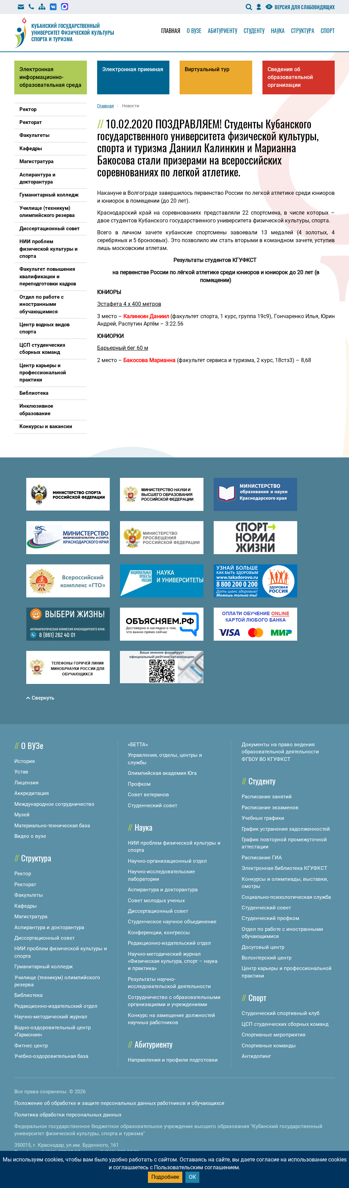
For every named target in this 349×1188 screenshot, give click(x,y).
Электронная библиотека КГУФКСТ (284, 868)
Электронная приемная (132, 69)
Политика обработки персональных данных (67, 1115)
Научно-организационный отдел (167, 861)
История (24, 761)
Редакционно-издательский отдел (55, 1006)
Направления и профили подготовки (173, 1060)
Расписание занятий (267, 797)
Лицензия (26, 783)
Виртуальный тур (207, 69)
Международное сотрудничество (54, 804)
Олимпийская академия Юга (162, 773)
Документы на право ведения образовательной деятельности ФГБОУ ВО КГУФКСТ (280, 751)
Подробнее (165, 1177)
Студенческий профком (270, 918)
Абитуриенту (222, 30)
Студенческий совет (152, 805)
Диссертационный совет (44, 938)
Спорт (328, 30)
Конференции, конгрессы (159, 932)
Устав (21, 772)
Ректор (22, 874)
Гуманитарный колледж (43, 967)
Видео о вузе (30, 836)
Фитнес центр (31, 1046)
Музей (22, 815)
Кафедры (25, 906)
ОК (192, 1177)
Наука (278, 30)
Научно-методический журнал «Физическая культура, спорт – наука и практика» (172, 961)
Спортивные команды (269, 1046)
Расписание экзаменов (270, 807)
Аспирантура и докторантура (49, 927)
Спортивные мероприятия (273, 1035)
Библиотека (28, 995)
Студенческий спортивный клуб (280, 1013)
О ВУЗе (32, 745)
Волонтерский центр (266, 958)
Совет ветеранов (148, 795)
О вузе (194, 30)
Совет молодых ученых (156, 900)
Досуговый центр (263, 947)
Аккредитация (31, 793)
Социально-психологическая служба (286, 897)
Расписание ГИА (262, 858)
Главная (170, 30)
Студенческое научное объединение (172, 922)
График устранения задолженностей (286, 829)
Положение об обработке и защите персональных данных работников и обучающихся (119, 1103)
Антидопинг (256, 1056)
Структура (302, 30)
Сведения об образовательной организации (290, 77)
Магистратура (30, 916)
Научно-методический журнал (50, 1017)
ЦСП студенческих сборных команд (285, 1024)
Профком (139, 784)
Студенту (254, 30)
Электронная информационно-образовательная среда (50, 77)
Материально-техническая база (52, 826)
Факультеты (28, 895)
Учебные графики (263, 818)
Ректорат (25, 884)
